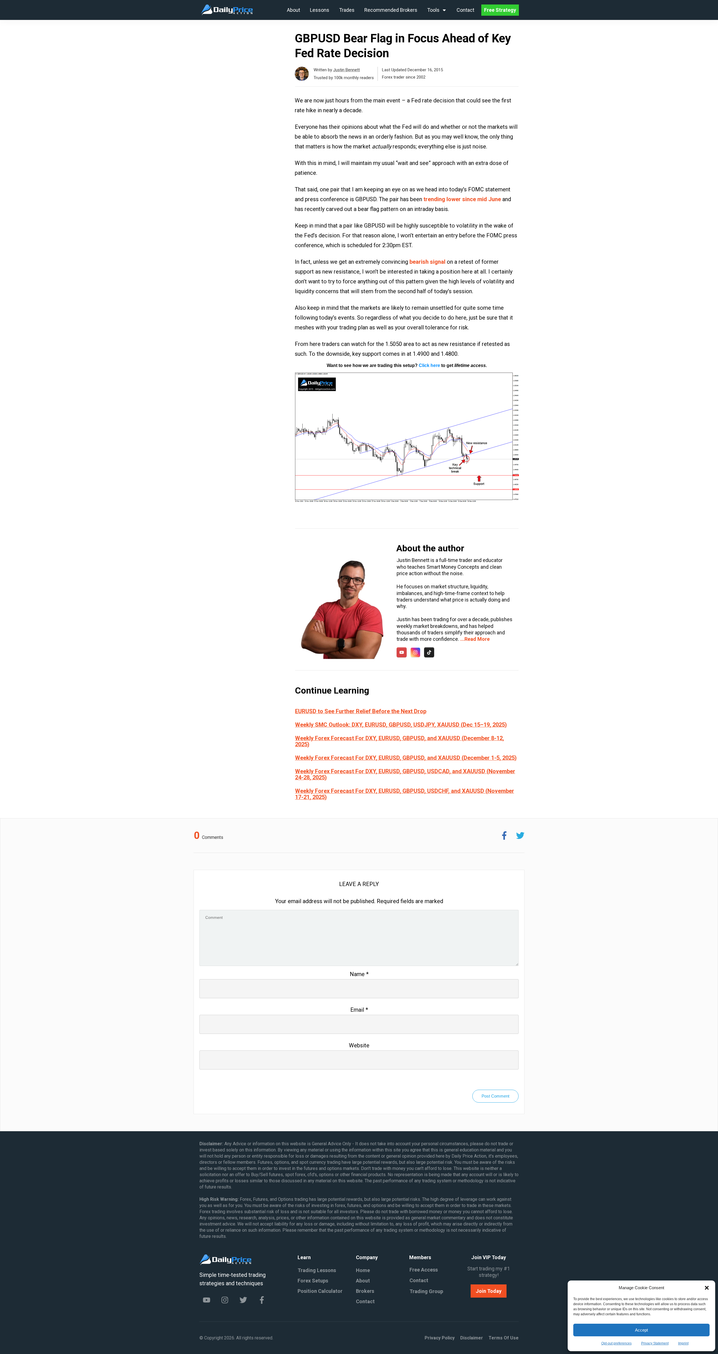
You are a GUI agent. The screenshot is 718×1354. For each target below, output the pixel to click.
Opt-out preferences (616, 1343)
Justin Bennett (346, 69)
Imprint (683, 1343)
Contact (365, 1301)
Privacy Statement (655, 1343)
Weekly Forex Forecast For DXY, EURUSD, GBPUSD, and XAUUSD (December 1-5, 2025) (406, 757)
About (363, 1281)
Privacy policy (440, 1338)
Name (359, 974)
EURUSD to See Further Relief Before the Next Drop (360, 711)
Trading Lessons (317, 1270)
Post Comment (495, 1096)
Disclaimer (471, 1338)
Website (359, 1045)
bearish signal (427, 261)
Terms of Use (504, 1338)
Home (363, 1270)
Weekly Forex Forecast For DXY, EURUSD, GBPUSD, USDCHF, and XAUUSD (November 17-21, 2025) (404, 794)
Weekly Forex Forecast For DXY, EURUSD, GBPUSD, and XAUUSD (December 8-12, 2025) (399, 741)
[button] (707, 1288)
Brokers (365, 1291)
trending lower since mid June (462, 199)
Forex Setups (313, 1281)
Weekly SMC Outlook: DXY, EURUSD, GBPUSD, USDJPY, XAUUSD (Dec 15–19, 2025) (401, 724)
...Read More (475, 639)
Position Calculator (320, 1291)
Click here (429, 365)
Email (359, 1009)
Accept (641, 1330)
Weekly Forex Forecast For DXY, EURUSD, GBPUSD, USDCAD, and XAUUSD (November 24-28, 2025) (405, 774)
